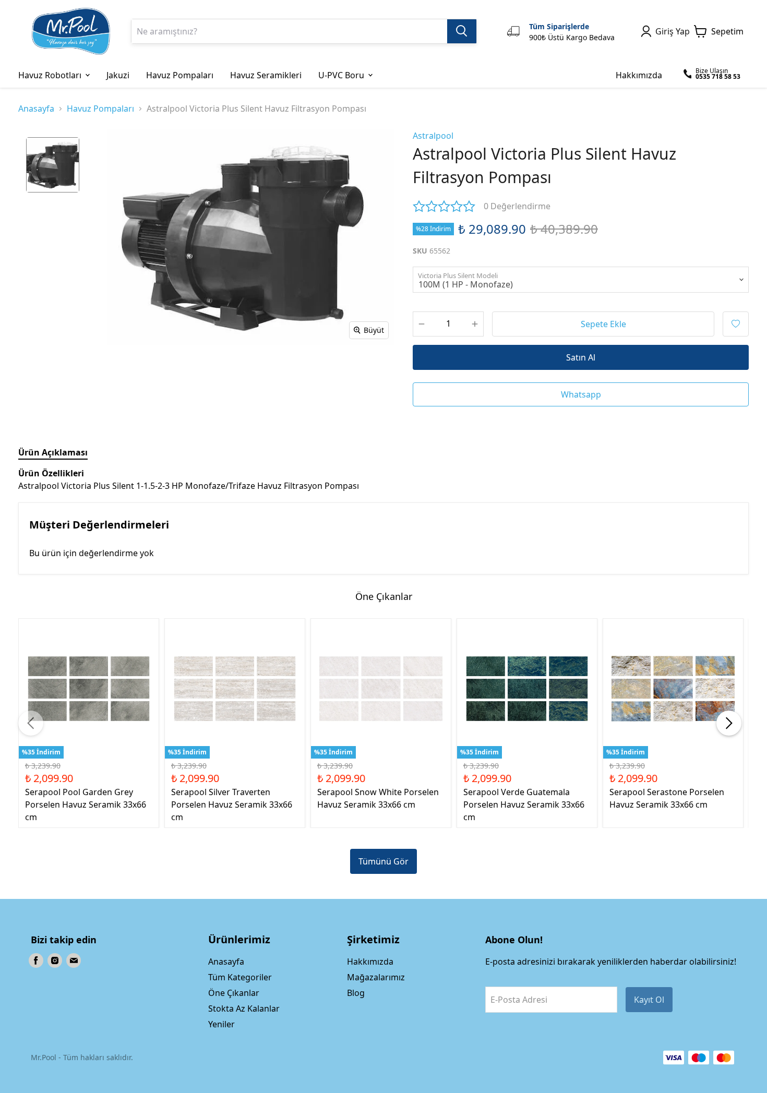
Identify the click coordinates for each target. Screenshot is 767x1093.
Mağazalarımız (376, 977)
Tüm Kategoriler (240, 977)
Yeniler (221, 1024)
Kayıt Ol (649, 999)
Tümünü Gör (383, 861)
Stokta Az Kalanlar (244, 1008)
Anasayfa (36, 108)
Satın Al (580, 357)
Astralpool (433, 135)
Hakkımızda (370, 961)
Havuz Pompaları (100, 108)
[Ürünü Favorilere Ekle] (736, 324)
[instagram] (54, 960)
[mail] (73, 960)
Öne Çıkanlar (233, 993)
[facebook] (36, 960)
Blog (356, 993)
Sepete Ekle (603, 324)
